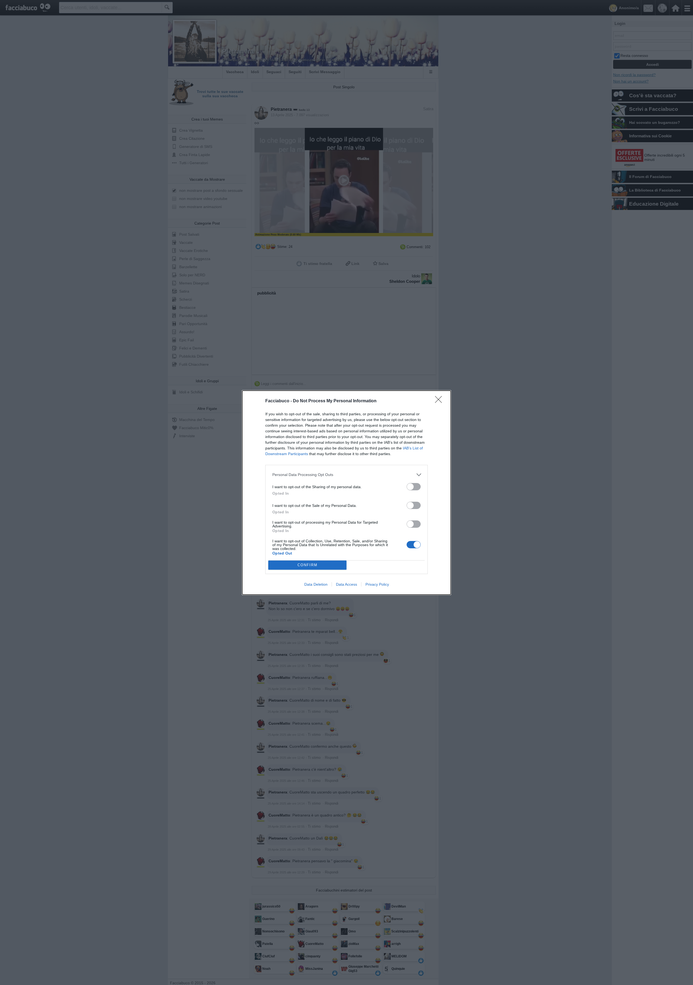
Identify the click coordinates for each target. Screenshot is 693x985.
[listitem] (346, 475)
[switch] (414, 486)
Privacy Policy (377, 584)
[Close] (440, 401)
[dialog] (346, 493)
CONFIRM (308, 565)
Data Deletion (316, 584)
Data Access (346, 584)
